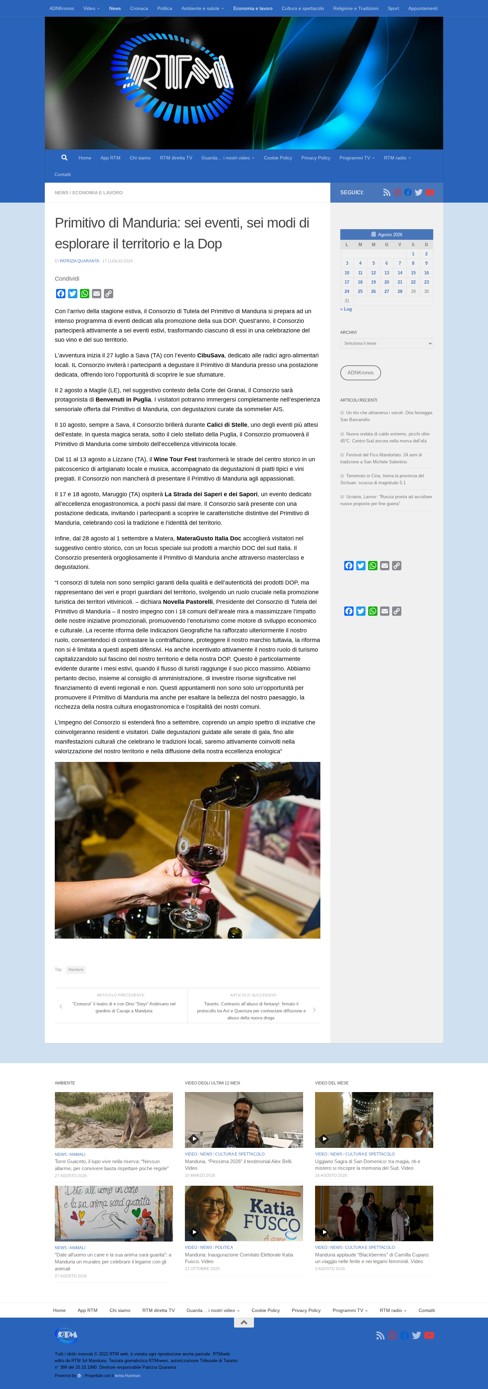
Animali (77, 1155)
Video (89, 8)
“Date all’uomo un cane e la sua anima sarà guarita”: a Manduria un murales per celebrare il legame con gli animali (113, 1261)
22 (413, 282)
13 (386, 272)
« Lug (346, 309)
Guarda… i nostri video (226, 157)
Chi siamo (140, 157)
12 (373, 272)
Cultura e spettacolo (303, 8)
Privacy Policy (315, 157)
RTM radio (395, 157)
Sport (393, 8)
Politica (164, 8)
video (191, 1154)
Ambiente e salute (200, 8)
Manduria (75, 970)
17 (347, 282)
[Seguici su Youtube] (429, 192)
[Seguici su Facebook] (408, 192)
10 (347, 272)
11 (360, 272)
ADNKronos (61, 8)
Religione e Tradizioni (355, 8)
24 (347, 291)
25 (360, 291)
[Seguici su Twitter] (419, 192)
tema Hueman (127, 1375)
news (61, 192)
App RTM (111, 157)
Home (85, 157)
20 (386, 282)
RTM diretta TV (176, 157)
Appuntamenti (423, 8)
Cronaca (139, 8)
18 (360, 282)
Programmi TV (355, 157)
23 (426, 282)
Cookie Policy (278, 157)
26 (373, 291)
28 (400, 291)
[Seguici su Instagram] (397, 192)
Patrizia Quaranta (79, 261)
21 (400, 282)
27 (386, 291)
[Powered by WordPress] (79, 1376)
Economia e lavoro (253, 8)
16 (426, 272)
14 (400, 272)
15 (413, 272)
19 (373, 282)
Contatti (62, 174)
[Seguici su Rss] (387, 192)
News (115, 8)
